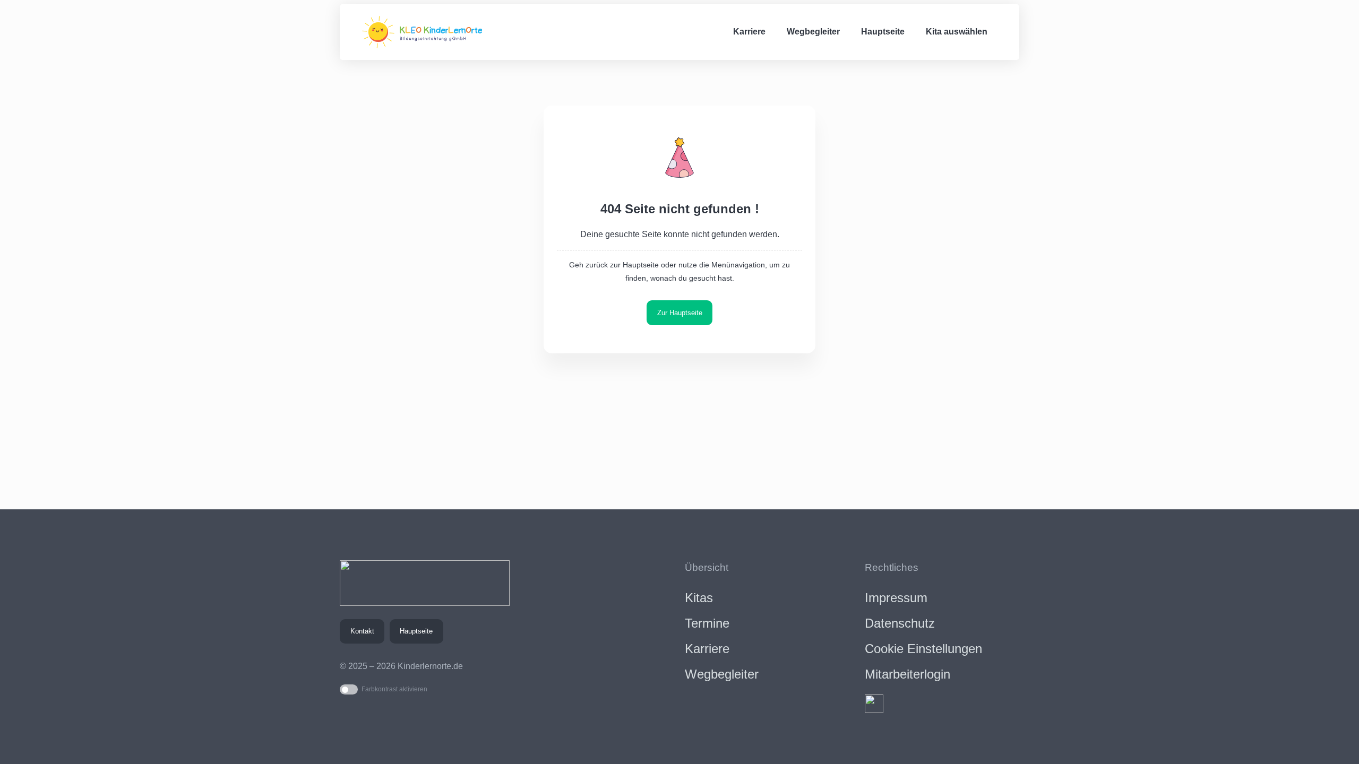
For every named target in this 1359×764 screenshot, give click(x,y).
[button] (1007, 32)
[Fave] (874, 703)
